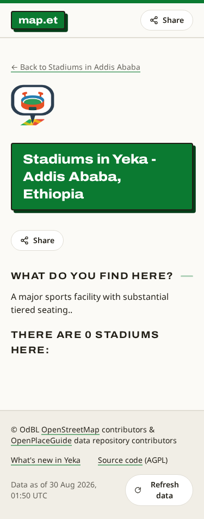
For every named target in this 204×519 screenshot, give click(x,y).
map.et (38, 20)
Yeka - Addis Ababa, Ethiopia (89, 176)
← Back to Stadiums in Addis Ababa (75, 67)
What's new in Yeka (46, 460)
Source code (120, 460)
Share (173, 20)
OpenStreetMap (70, 429)
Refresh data (165, 489)
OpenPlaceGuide (41, 440)
